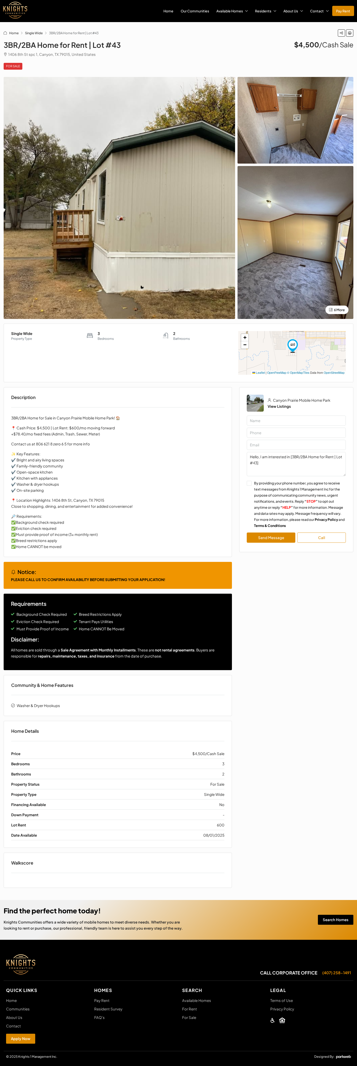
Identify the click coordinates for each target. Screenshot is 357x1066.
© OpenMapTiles (298, 372)
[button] (341, 33)
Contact (317, 11)
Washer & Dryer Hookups (38, 705)
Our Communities (195, 11)
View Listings (279, 406)
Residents (263, 11)
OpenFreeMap (276, 372)
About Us (290, 11)
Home (168, 11)
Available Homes (229, 11)
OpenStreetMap (334, 372)
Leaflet (260, 372)
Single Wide (34, 33)
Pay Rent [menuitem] (343, 11)
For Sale (13, 66)
